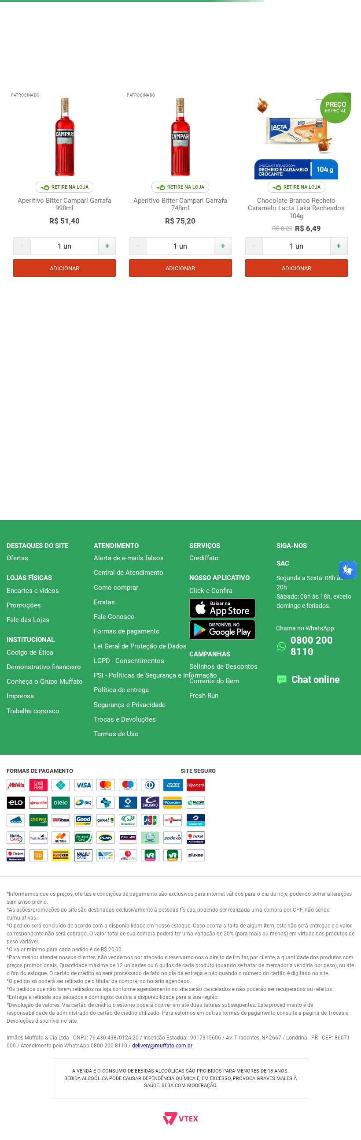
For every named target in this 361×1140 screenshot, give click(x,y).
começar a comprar (180, 113)
